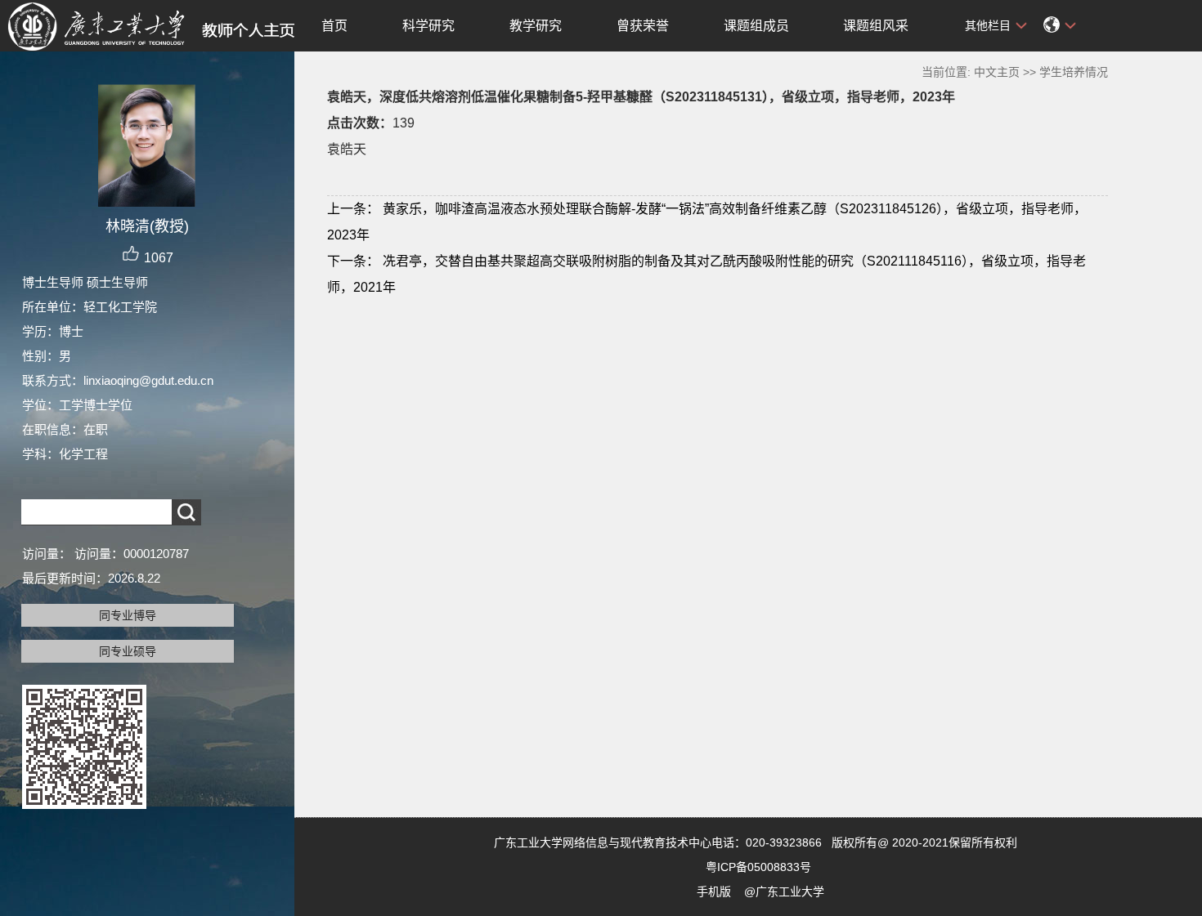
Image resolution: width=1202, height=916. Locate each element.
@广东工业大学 (784, 891)
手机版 (714, 891)
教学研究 (535, 26)
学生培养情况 (1073, 71)
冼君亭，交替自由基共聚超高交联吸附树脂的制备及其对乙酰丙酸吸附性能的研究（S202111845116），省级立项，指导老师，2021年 (706, 274)
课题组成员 (756, 26)
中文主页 (997, 71)
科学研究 (428, 26)
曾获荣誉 (643, 26)
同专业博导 (127, 615)
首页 (334, 26)
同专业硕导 (127, 651)
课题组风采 (875, 26)
